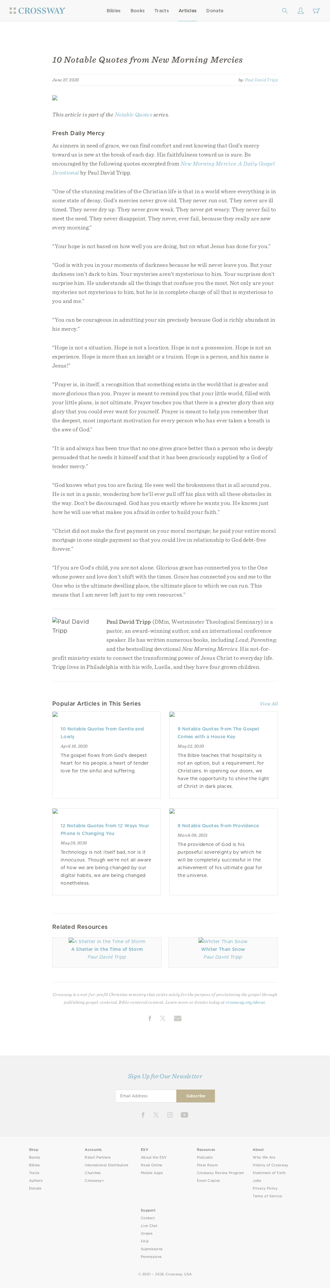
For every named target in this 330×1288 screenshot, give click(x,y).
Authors (36, 1181)
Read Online (151, 1165)
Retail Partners (98, 1157)
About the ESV (154, 1157)
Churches (93, 1173)
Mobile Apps (152, 1173)
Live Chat (149, 1226)
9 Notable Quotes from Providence (218, 825)
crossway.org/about (245, 1002)
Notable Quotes (133, 114)
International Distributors (106, 1165)
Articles (188, 10)
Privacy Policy (265, 1188)
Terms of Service (267, 1196)
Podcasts (205, 1157)
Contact (148, 1218)
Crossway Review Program (220, 1173)
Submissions (151, 1249)
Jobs (257, 1181)
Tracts (161, 10)
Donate (214, 10)
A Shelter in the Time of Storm (107, 949)
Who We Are (264, 1157)
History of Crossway (270, 1165)
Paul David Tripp (261, 79)
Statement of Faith (269, 1173)
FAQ (145, 1241)
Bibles (114, 10)
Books (138, 10)
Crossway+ (94, 1181)
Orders (147, 1234)
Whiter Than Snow (223, 949)
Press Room (207, 1165)
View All (269, 704)
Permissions (151, 1257)
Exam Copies (208, 1181)
